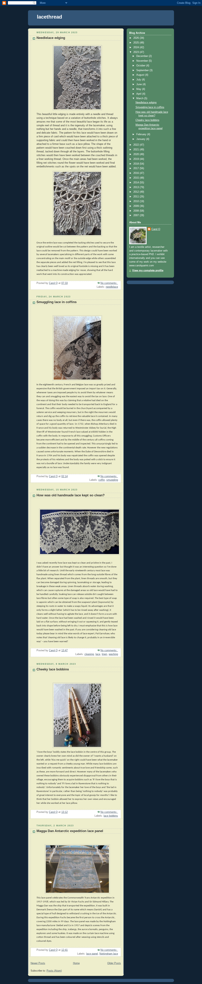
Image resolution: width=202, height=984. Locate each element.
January (141, 139)
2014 (136, 182)
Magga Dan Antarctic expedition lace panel (69, 831)
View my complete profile (147, 270)
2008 (136, 210)
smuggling (112, 480)
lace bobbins (111, 815)
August (140, 75)
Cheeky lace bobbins (52, 669)
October (141, 65)
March (140, 98)
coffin (101, 480)
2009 (136, 206)
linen (104, 654)
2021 (136, 149)
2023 (136, 52)
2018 (136, 163)
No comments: (109, 283)
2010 (136, 201)
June (139, 84)
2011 (136, 196)
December (142, 56)
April (139, 93)
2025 (136, 42)
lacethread (49, 17)
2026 (136, 38)
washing (113, 654)
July (139, 79)
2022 (136, 144)
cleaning (89, 654)
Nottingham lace (108, 953)
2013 (136, 187)
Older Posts (114, 963)
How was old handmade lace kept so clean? (70, 495)
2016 (136, 173)
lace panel (92, 953)
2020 (136, 154)
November (142, 60)
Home (76, 963)
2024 (136, 47)
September (143, 70)
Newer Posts (38, 963)
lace (97, 654)
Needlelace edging (50, 38)
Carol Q (156, 229)
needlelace (112, 287)
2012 (136, 191)
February (141, 134)
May (139, 89)
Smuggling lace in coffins (56, 302)
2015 (136, 177)
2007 (136, 215)
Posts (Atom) (54, 970)
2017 (136, 168)
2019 (136, 159)
